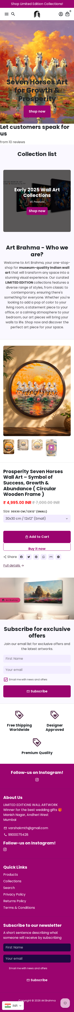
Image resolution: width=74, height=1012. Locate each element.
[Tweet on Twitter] (29, 557)
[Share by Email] (51, 557)
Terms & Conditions (19, 907)
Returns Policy (14, 901)
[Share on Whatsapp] (43, 557)
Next (67, 391)
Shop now (37, 111)
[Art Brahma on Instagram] (37, 779)
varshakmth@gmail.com (26, 828)
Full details (13, 565)
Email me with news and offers (28, 679)
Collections (12, 881)
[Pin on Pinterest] (36, 557)
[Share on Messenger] (58, 557)
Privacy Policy (14, 894)
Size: (25, 511)
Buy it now (37, 548)
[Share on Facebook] (21, 557)
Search (9, 887)
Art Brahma (48, 1000)
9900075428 (16, 834)
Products (10, 874)
